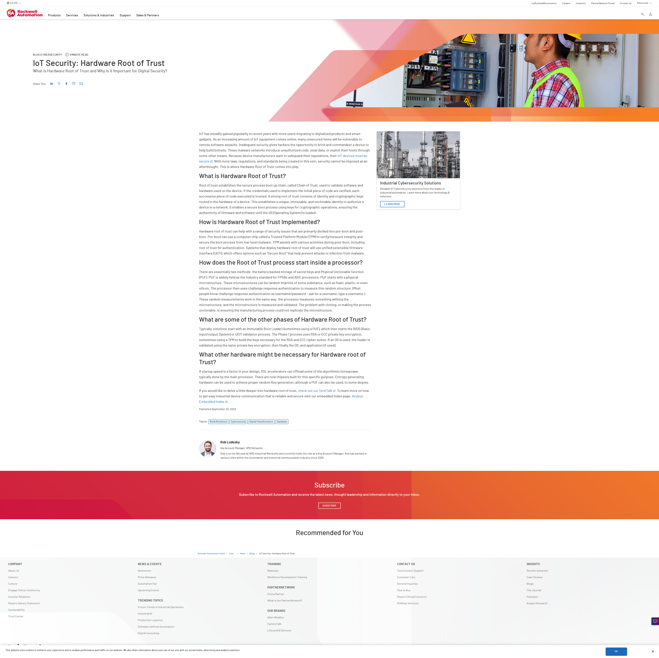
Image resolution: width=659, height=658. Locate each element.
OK (616, 651)
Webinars (273, 570)
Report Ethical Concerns (412, 596)
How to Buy (404, 590)
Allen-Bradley (275, 617)
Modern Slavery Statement (24, 603)
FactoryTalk (274, 624)
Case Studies (534, 577)
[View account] (650, 14)
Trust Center (16, 616)
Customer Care (406, 577)
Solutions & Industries (99, 15)
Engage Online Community (24, 590)
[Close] (653, 651)
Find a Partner (275, 594)
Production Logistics (150, 620)
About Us (13, 570)
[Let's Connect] (655, 621)
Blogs (530, 583)
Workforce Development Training (287, 577)
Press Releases (147, 577)
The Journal (534, 590)
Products (54, 15)
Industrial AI (145, 613)
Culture (12, 583)
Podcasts (532, 596)
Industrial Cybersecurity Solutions (397, 133)
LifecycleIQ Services (279, 630)
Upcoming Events (148, 590)
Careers (13, 577)
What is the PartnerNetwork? (284, 600)
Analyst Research (537, 603)
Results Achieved (537, 570)
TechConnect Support (410, 570)
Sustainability (16, 610)
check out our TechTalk (315, 391)
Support (125, 15)
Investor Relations (19, 596)
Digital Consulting (148, 633)
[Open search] (642, 14)
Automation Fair (147, 583)
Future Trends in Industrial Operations (161, 607)
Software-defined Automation (156, 626)
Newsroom (144, 570)
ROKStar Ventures (408, 603)
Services (72, 15)
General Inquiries (407, 583)
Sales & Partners (147, 15)
